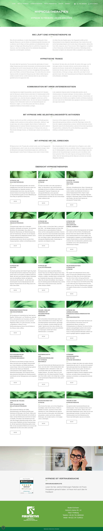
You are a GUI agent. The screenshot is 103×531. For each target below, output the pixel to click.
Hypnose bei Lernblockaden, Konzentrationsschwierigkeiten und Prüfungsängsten (78, 313)
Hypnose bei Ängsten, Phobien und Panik (72, 182)
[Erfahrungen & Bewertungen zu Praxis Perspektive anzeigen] (26, 493)
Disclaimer (57, 528)
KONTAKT (51, 462)
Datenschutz (51, 528)
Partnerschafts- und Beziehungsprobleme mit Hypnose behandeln (46, 358)
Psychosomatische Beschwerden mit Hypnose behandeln (17, 356)
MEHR (15, 201)
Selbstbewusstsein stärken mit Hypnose (73, 267)
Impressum (46, 528)
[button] (3, 527)
